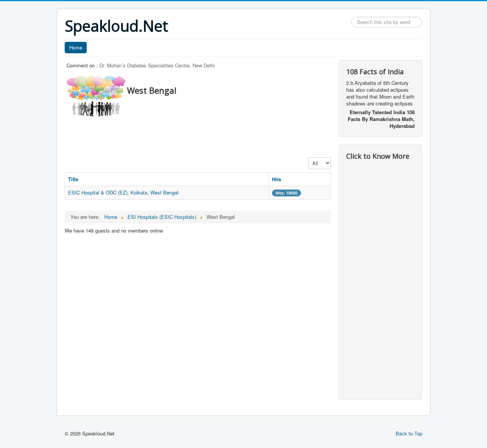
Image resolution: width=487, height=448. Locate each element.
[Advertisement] (203, 135)
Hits (276, 179)
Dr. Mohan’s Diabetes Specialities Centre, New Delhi (157, 65)
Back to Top (409, 433)
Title (73, 179)
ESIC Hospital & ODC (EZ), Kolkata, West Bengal (123, 192)
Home (75, 47)
